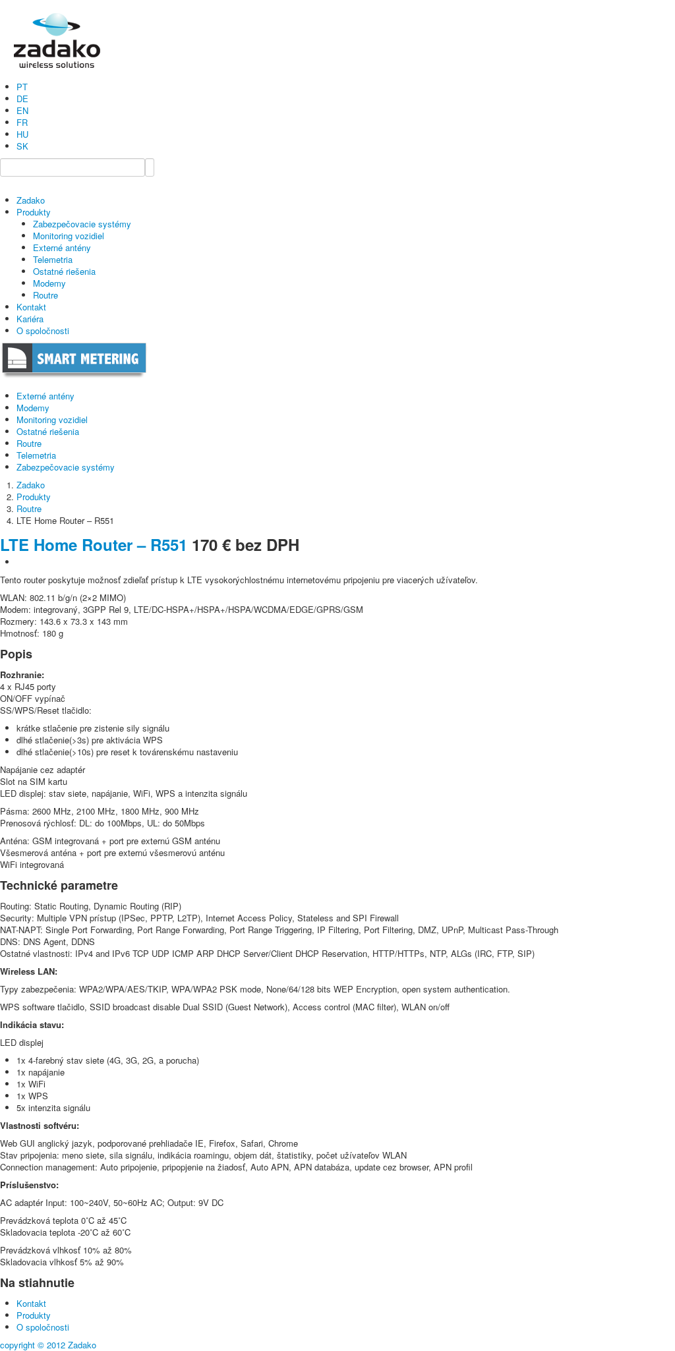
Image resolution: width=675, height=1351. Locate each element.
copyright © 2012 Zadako (48, 1344)
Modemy (49, 283)
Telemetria (53, 259)
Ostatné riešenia (64, 271)
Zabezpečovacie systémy (82, 223)
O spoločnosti (42, 330)
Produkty (33, 212)
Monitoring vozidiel (68, 235)
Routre (45, 295)
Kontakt (31, 307)
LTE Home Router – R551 (93, 544)
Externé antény (62, 247)
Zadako (30, 200)
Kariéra (30, 318)
